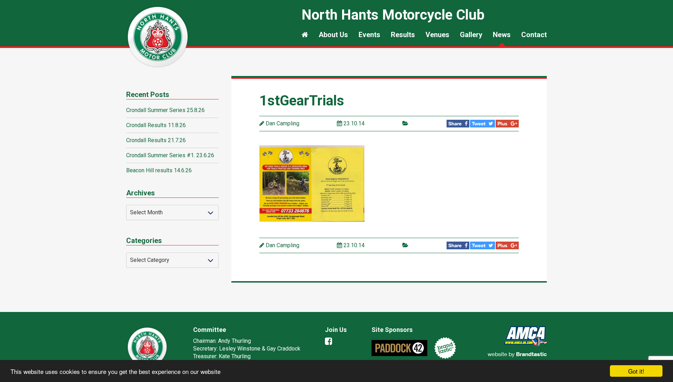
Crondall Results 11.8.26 (156, 125)
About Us (333, 34)
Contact (534, 34)
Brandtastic (531, 353)
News (502, 34)
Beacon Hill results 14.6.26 (159, 170)
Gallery (471, 34)
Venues (437, 34)
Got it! (636, 371)
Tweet (479, 123)
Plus (503, 123)
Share (455, 123)
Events (369, 34)
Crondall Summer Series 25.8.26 (165, 110)
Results (403, 34)
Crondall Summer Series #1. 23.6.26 (170, 155)
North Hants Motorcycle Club (157, 37)
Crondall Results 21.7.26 (156, 140)
